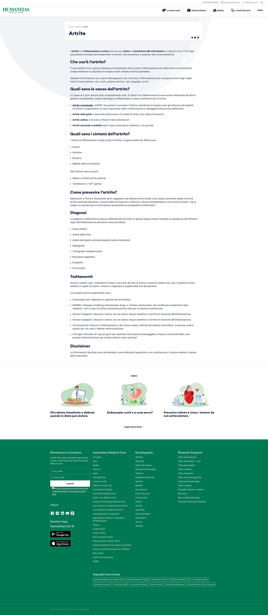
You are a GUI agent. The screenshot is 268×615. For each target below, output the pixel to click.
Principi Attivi (141, 497)
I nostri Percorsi (242, 10)
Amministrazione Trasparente (106, 514)
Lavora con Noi (100, 481)
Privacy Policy (99, 533)
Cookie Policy (99, 529)
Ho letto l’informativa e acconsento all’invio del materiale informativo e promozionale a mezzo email (70, 491)
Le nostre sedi (173, 10)
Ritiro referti (98, 553)
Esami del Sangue (143, 465)
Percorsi (96, 469)
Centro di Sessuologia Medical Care (109, 501)
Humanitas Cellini (120, 584)
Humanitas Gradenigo (138, 584)
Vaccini (138, 522)
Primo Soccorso (142, 493)
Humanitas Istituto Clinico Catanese (201, 584)
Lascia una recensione (103, 557)
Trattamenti (140, 518)
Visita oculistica (185, 469)
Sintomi (138, 505)
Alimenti (139, 457)
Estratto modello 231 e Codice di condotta (112, 545)
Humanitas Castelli (200, 579)
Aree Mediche (99, 477)
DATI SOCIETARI (83, 609)
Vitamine (139, 526)
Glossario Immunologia (145, 469)
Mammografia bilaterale (188, 497)
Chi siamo (97, 457)
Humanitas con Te (251, 2)
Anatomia (139, 461)
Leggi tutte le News (133, 427)
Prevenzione (141, 489)
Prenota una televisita (231, 2)
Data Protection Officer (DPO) (106, 541)
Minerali (138, 485)
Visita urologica (185, 485)
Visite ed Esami (198, 10)
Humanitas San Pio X (160, 579)
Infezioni (139, 473)
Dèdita (96, 561)
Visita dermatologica (187, 457)
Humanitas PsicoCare (102, 489)
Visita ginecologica (186, 465)
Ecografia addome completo (191, 489)
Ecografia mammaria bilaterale (192, 501)
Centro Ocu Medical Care (104, 497)
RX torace (182, 493)
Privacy (96, 525)
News (260, 10)
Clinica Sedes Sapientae (174, 584)
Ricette (138, 501)
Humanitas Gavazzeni (102, 584)
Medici (220, 10)
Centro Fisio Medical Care (104, 493)
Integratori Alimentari (144, 477)
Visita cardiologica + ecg (189, 461)
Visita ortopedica (185, 473)
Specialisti (140, 509)
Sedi (95, 461)
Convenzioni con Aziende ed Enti (108, 509)
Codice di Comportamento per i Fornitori (111, 549)
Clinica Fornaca (156, 584)
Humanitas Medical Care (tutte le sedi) (108, 579)
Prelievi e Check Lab (102, 485)
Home (71, 27)
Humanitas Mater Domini (180, 579)
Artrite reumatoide (82, 105)
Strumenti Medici (143, 514)
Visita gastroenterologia (188, 481)
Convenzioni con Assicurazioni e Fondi (110, 505)
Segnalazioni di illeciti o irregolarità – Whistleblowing (109, 519)
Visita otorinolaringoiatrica (189, 477)
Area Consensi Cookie (103, 537)
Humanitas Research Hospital (137, 579)
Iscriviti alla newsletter (210, 2)
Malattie (78, 27)
